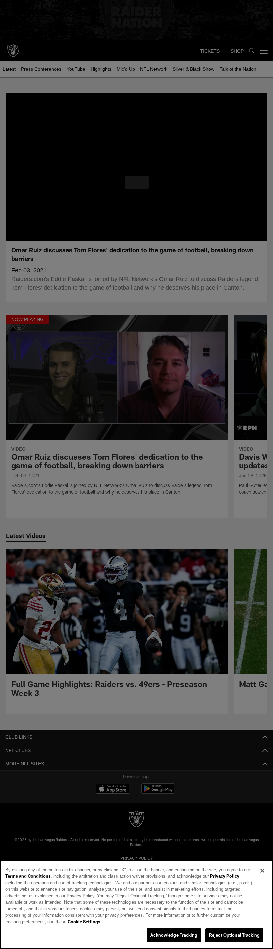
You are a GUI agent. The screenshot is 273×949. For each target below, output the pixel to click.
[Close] (262, 877)
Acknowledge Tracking (173, 935)
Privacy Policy (206, 883)
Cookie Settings (197, 922)
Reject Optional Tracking (234, 935)
